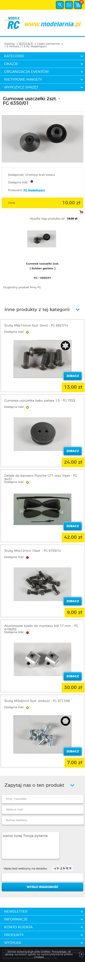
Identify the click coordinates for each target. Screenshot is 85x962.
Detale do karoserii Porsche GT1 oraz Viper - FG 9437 (40, 477)
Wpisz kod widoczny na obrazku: (25, 868)
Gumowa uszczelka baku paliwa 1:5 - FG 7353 (39, 400)
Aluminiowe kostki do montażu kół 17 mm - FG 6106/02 (41, 627)
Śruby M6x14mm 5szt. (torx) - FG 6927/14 (36, 325)
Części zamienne (48, 44)
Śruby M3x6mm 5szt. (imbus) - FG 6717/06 (37, 701)
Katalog (9, 44)
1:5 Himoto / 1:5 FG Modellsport (25, 46)
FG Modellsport (34, 190)
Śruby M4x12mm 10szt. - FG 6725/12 (32, 550)
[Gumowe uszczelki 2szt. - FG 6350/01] (42, 161)
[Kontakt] (69, 5)
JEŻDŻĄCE (26, 44)
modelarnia (42, 23)
